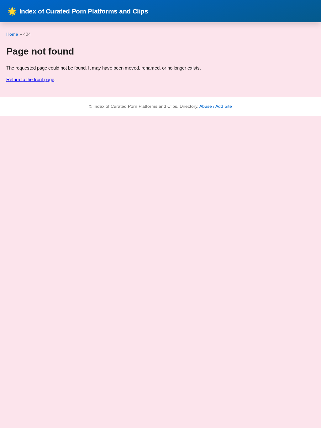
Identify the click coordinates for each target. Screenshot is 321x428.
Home (12, 34)
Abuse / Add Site (215, 106)
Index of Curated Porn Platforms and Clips (78, 11)
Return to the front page (30, 79)
